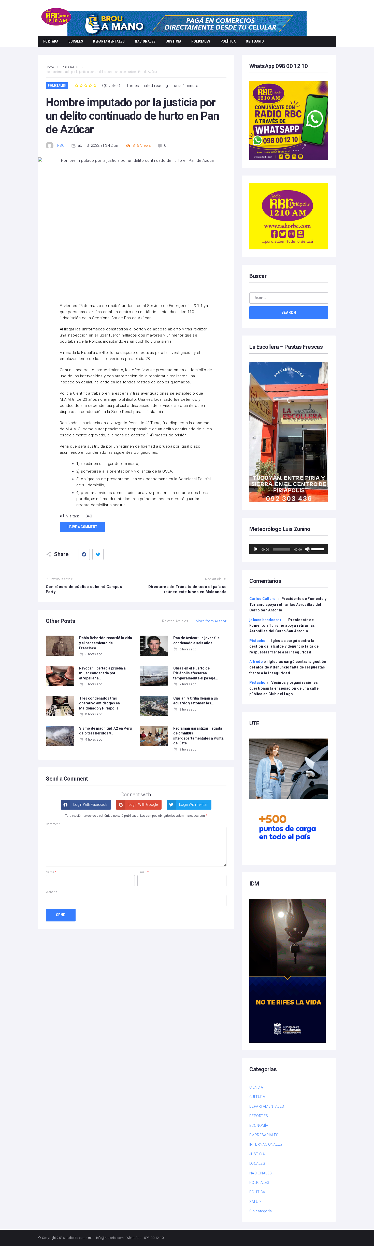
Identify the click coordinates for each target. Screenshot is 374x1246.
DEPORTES (258, 1116)
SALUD (255, 1202)
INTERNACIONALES (265, 1144)
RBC (61, 145)
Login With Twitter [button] (193, 804)
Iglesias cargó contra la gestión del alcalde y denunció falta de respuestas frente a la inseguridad (284, 646)
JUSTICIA (173, 41)
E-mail (143, 872)
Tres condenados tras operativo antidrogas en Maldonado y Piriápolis (99, 703)
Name (51, 872)
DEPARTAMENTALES (109, 41)
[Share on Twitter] (98, 554)
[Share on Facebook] (84, 554)
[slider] (318, 548)
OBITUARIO (255, 41)
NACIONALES (145, 41)
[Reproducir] (255, 549)
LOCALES (75, 41)
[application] (288, 549)
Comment (53, 824)
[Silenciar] (307, 549)
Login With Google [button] (143, 804)
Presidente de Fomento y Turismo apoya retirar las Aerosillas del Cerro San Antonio (287, 604)
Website (51, 892)
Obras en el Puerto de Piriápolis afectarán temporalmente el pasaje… (195, 673)
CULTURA (257, 1097)
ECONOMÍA (258, 1125)
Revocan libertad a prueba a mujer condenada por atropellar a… (102, 673)
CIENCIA (256, 1087)
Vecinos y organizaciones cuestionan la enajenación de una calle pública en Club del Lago (284, 688)
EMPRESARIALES (264, 1135)
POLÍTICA (228, 41)
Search (288, 312)
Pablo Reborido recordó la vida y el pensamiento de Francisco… (105, 643)
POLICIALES (200, 41)
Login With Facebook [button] (90, 804)
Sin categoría (260, 1211)
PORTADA (50, 41)
